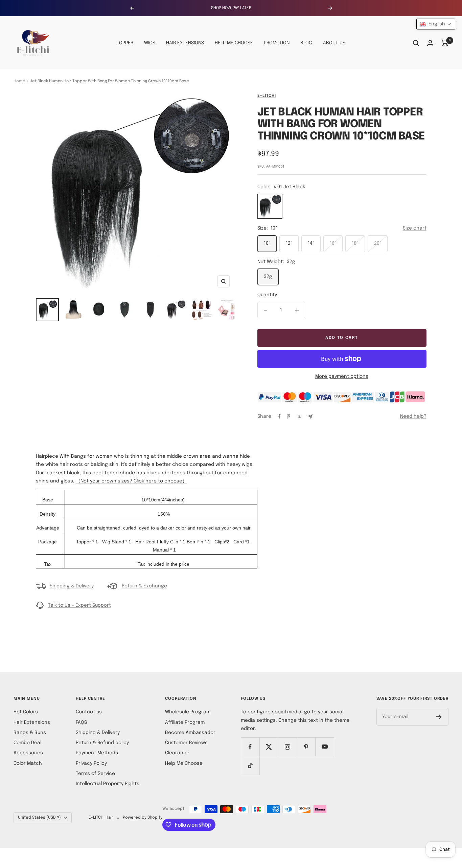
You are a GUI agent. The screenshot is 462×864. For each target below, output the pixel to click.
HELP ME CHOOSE (234, 43)
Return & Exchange (144, 586)
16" (333, 243)
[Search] (416, 43)
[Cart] (444, 43)
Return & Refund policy (102, 742)
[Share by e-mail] (310, 416)
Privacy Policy (91, 763)
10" (267, 243)
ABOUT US (334, 43)
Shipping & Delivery (72, 586)
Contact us (89, 712)
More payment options (341, 376)
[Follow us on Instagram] (287, 746)
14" (311, 243)
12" (289, 243)
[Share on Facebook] (279, 416)
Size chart (414, 228)
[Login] (430, 43)
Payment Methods (97, 753)
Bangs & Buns (30, 732)
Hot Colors (26, 712)
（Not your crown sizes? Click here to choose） (131, 481)
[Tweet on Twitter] (299, 416)
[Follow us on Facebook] (250, 746)
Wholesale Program (187, 712)
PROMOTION (277, 43)
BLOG (306, 43)
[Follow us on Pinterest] (306, 746)
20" (377, 243)
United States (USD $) (39, 818)
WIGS (149, 43)
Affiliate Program (185, 722)
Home (19, 81)
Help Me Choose (184, 763)
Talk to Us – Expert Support (79, 605)
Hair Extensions (32, 722)
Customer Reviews (186, 742)
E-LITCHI (266, 96)
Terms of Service (95, 773)
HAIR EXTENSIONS (185, 43)
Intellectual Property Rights (107, 783)
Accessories (28, 753)
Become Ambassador (190, 732)
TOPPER (125, 43)
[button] (436, 24)
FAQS (81, 722)
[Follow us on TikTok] (250, 765)
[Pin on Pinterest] (288, 416)
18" (355, 243)
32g (268, 276)
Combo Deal (27, 742)
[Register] (439, 716)
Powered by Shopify (142, 818)
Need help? (413, 416)
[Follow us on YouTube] (324, 746)
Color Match (28, 763)
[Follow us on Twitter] (268, 746)
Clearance (177, 753)
